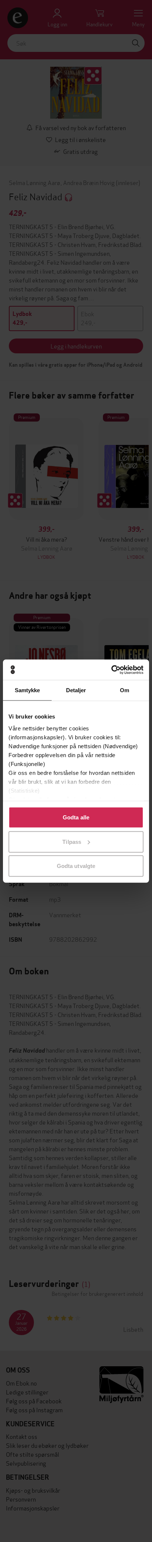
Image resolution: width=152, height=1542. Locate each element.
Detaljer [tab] (76, 690)
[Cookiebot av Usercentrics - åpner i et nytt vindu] (111, 669)
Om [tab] (124, 690)
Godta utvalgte (76, 866)
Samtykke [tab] (27, 690)
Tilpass (71, 841)
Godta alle (76, 817)
